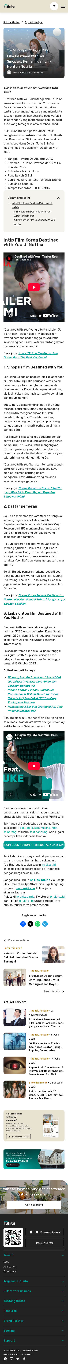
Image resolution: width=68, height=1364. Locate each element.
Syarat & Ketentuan (11, 1350)
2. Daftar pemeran (24, 215)
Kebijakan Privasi (30, 1350)
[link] (18, 1136)
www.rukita (23, 888)
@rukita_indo (25, 896)
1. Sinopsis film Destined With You (32, 211)
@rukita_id (57, 896)
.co (33, 888)
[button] (45, 1243)
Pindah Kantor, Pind (21, 690)
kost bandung (38, 832)
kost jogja (26, 827)
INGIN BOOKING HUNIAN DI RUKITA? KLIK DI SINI (34, 845)
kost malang (42, 827)
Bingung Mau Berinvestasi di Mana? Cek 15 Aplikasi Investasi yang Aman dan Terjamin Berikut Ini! (34, 681)
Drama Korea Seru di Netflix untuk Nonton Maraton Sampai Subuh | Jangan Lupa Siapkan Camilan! (34, 599)
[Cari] (54, 6)
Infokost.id (49, 864)
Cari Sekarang (34, 1204)
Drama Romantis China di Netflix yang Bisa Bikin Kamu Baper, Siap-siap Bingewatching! (32, 492)
